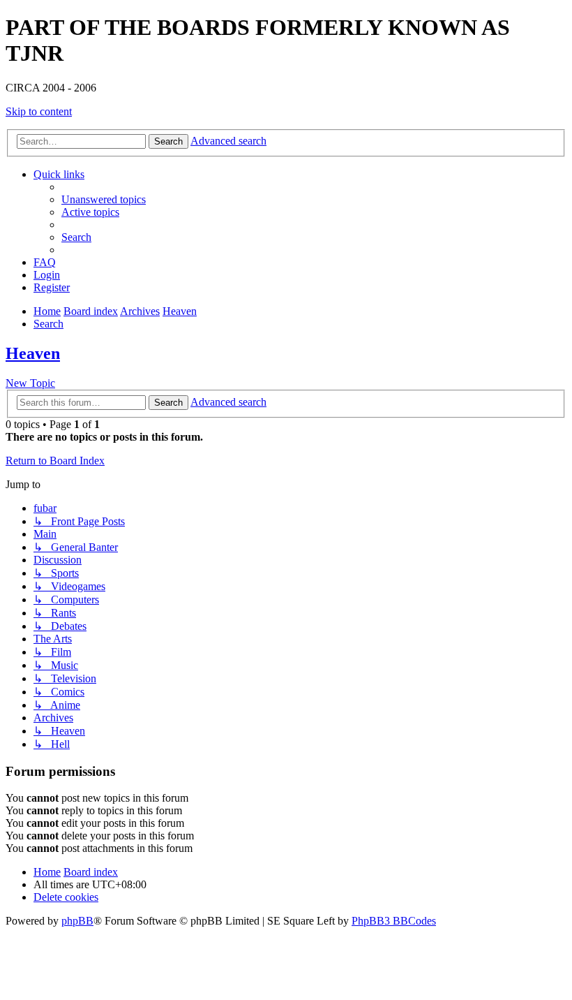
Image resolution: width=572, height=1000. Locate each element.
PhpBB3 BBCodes (394, 921)
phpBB (77, 921)
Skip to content (39, 111)
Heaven (33, 353)
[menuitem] (103, 199)
